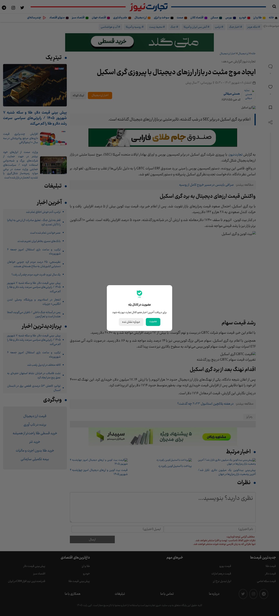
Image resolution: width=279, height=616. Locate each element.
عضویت (153, 321)
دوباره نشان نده (131, 322)
